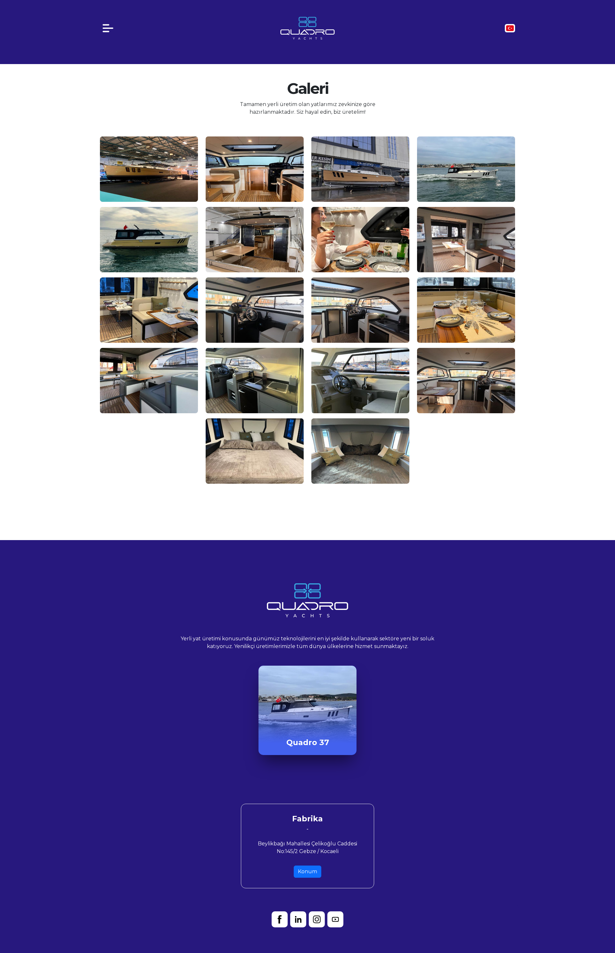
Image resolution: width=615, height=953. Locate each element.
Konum (307, 871)
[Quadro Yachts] (307, 28)
